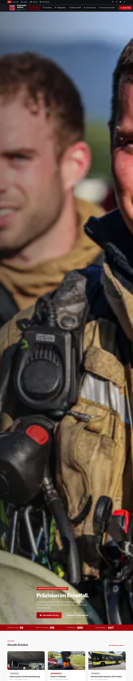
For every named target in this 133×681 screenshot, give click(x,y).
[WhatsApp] (124, 2)
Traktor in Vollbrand (58, 677)
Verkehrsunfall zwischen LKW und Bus (106, 677)
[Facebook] (112, 2)
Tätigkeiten (61, 8)
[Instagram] (116, 2)
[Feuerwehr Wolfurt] (12, 7)
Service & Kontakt (108, 8)
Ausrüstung (91, 8)
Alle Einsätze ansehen (116, 645)
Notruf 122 (126, 8)
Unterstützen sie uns (50, 615)
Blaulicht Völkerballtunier (79, 615)
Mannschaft (76, 8)
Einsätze (48, 8)
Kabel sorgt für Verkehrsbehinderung (25, 677)
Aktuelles (36, 8)
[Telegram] (120, 2)
